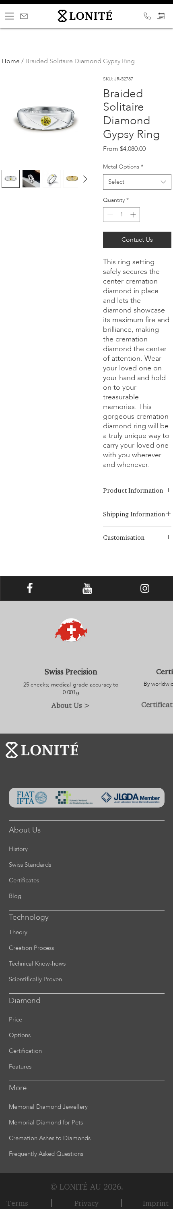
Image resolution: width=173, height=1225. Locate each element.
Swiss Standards (30, 865)
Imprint (156, 1202)
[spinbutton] (121, 215)
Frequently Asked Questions (46, 1154)
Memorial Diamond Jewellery (48, 1107)
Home (11, 61)
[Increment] (134, 215)
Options (20, 1035)
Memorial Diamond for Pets (46, 1122)
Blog (15, 896)
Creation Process (31, 948)
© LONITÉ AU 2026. (86, 1187)
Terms (17, 1202)
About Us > (70, 705)
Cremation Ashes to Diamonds (50, 1138)
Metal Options (123, 167)
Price (15, 1019)
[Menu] (9, 16)
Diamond (25, 1000)
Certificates (24, 880)
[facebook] (29, 588)
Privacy (86, 1202)
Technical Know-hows (37, 964)
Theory (18, 932)
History (18, 849)
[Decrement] (109, 215)
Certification (25, 1051)
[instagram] (144, 588)
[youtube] (87, 588)
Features (20, 1067)
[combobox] (137, 182)
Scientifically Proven (35, 979)
